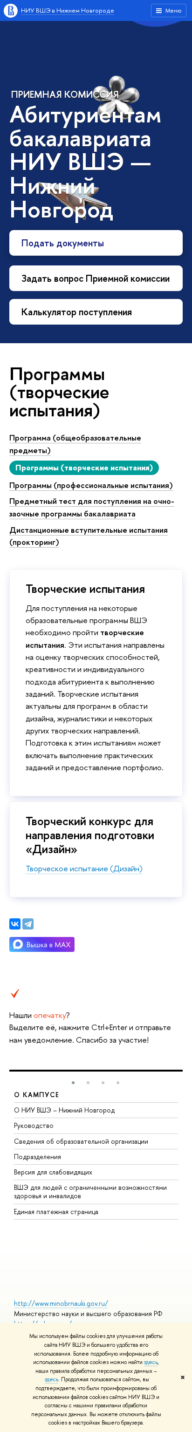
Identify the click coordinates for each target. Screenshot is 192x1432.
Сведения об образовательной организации (81, 1141)
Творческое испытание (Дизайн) (84, 868)
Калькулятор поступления (76, 311)
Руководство (34, 1125)
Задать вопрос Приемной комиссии (95, 278)
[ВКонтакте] (15, 924)
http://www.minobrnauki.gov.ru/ (61, 1303)
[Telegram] (28, 924)
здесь (151, 1362)
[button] (73, 1083)
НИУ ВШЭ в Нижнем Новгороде (67, 10)
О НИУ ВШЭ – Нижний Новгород (64, 1110)
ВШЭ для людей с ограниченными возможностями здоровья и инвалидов (90, 1191)
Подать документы (62, 243)
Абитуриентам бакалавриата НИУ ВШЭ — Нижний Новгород (85, 161)
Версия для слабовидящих (53, 1171)
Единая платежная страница (56, 1211)
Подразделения (37, 1156)
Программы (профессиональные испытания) (91, 485)
